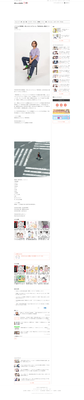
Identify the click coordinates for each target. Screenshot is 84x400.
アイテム (34, 21)
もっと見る (32, 382)
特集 (53, 26)
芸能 (46, 21)
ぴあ (19, 29)
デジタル (61, 21)
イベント (42, 21)
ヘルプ (50, 389)
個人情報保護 (42, 390)
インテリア (30, 21)
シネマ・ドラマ (56, 21)
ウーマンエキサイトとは (37, 389)
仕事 (21, 21)
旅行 (15, 338)
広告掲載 (59, 390)
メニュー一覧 (68, 0)
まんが (59, 0)
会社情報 (24, 390)
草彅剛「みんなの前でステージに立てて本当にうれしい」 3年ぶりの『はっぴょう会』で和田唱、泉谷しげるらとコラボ (32, 294)
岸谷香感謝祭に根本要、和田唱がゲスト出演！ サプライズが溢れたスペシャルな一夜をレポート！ (32, 301)
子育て (48, 0)
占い (61, 0)
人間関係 (38, 21)
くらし (50, 0)
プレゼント (64, 0)
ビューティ (56, 0)
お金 (24, 21)
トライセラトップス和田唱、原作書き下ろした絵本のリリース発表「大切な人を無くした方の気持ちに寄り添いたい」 (32, 297)
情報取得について (49, 390)
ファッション (50, 21)
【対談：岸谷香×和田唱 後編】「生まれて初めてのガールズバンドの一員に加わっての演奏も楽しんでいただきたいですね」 (32, 304)
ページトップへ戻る (61, 121)
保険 (26, 21)
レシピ (53, 0)
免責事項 (55, 390)
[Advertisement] (42, 12)
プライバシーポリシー (35, 390)
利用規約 (29, 390)
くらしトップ (17, 21)
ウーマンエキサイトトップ (58, 2)
